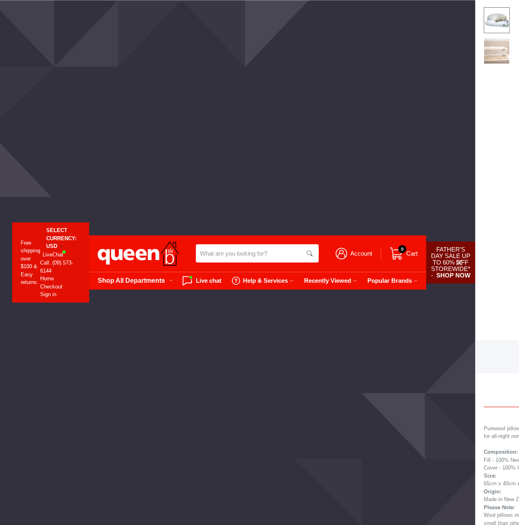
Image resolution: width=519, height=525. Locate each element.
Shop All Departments (131, 280)
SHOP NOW (453, 275)
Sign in (48, 294)
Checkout (51, 287)
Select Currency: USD (61, 238)
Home (47, 278)
